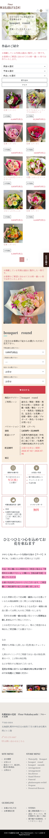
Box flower (33, 774)
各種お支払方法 (10, 808)
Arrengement (34, 768)
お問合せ (7, 770)
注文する (25, 390)
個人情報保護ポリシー (37, 811)
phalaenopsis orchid (37, 782)
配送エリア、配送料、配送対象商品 (13, 766)
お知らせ (7, 762)
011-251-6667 (10, 737)
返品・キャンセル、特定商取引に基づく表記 (37, 815)
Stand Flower (34, 776)
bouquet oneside (36, 765)
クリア (24, 85)
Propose (32, 785)
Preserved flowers (36, 788)
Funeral (31, 779)
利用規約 (31, 808)
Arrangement (35, 771)
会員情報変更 (9, 811)
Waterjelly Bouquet (37, 759)
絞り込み (24, 80)
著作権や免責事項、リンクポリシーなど (37, 820)
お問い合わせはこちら (14, 741)
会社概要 (7, 759)
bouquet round (35, 762)
